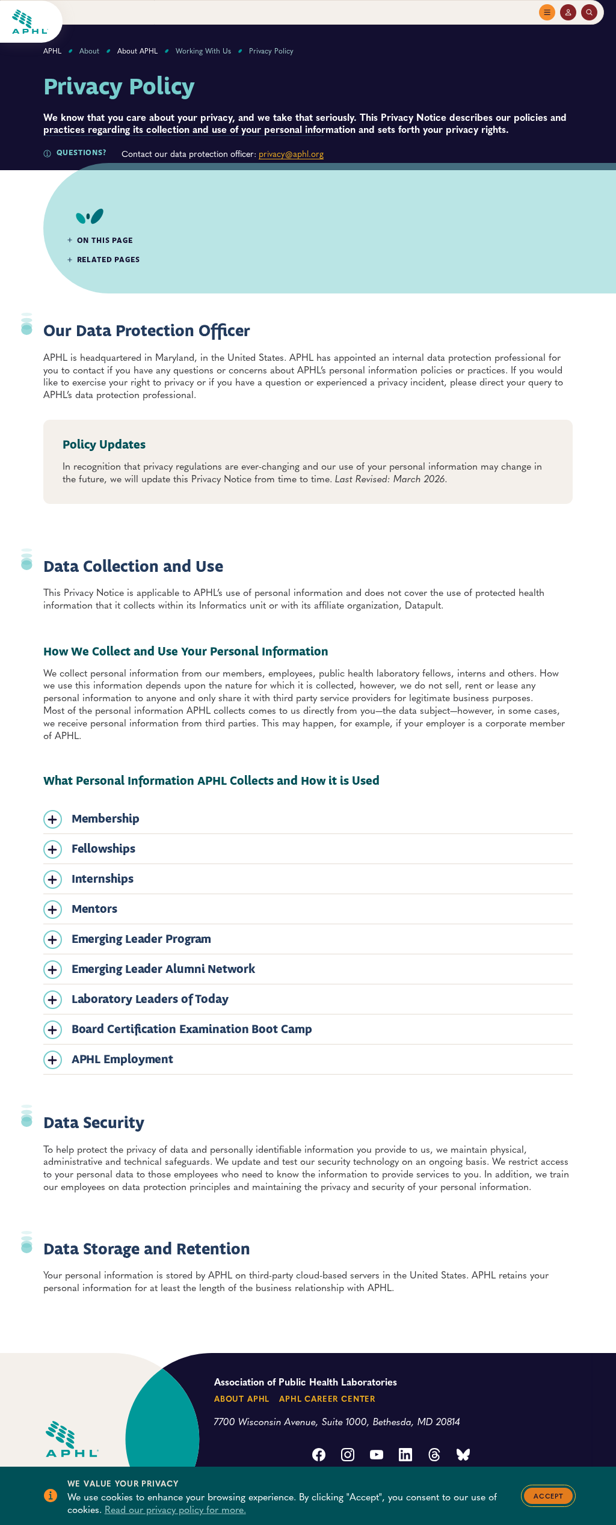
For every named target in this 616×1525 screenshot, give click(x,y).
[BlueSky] (463, 1456)
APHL (52, 50)
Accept (548, 1495)
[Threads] (434, 1456)
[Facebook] (319, 1456)
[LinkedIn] (405, 1456)
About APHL (137, 50)
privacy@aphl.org (291, 153)
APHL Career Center (327, 1398)
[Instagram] (347, 1456)
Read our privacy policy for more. (175, 1508)
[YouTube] (376, 1456)
